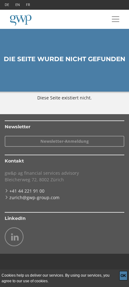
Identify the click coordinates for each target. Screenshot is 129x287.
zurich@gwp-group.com (34, 197)
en (17, 4)
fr (28, 4)
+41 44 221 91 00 (26, 191)
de (7, 4)
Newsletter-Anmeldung (64, 141)
